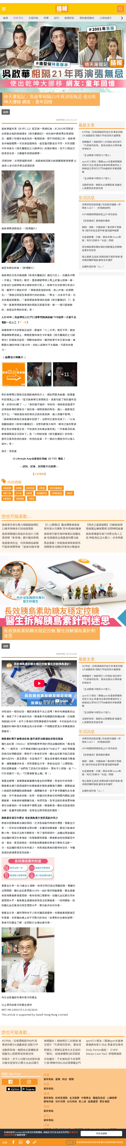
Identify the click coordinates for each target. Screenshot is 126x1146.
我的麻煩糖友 (87, 18)
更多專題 (104, 1101)
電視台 (7, 498)
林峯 (19, 488)
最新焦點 (48, 1079)
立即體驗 (39, 474)
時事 (46, 18)
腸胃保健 (48, 1101)
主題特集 (33, 18)
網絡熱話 (57, 493)
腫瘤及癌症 (99, 1098)
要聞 (57, 1079)
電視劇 (20, 498)
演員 (32, 498)
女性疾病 (72, 1101)
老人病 (82, 1101)
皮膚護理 (93, 1101)
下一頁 (23, 322)
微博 (29, 493)
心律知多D (105, 18)
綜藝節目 (42, 493)
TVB (19, 493)
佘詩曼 (31, 488)
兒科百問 (60, 1101)
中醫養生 (86, 1098)
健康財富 (69, 18)
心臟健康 (112, 1098)
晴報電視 (18, 18)
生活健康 (74, 1098)
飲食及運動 (61, 1098)
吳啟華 (7, 488)
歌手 (70, 493)
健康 (5, 18)
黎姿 (42, 488)
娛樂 (5, 112)
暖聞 (71, 1079)
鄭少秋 (7, 493)
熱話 (64, 1079)
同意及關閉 (101, 1133)
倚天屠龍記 (56, 488)
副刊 (56, 18)
